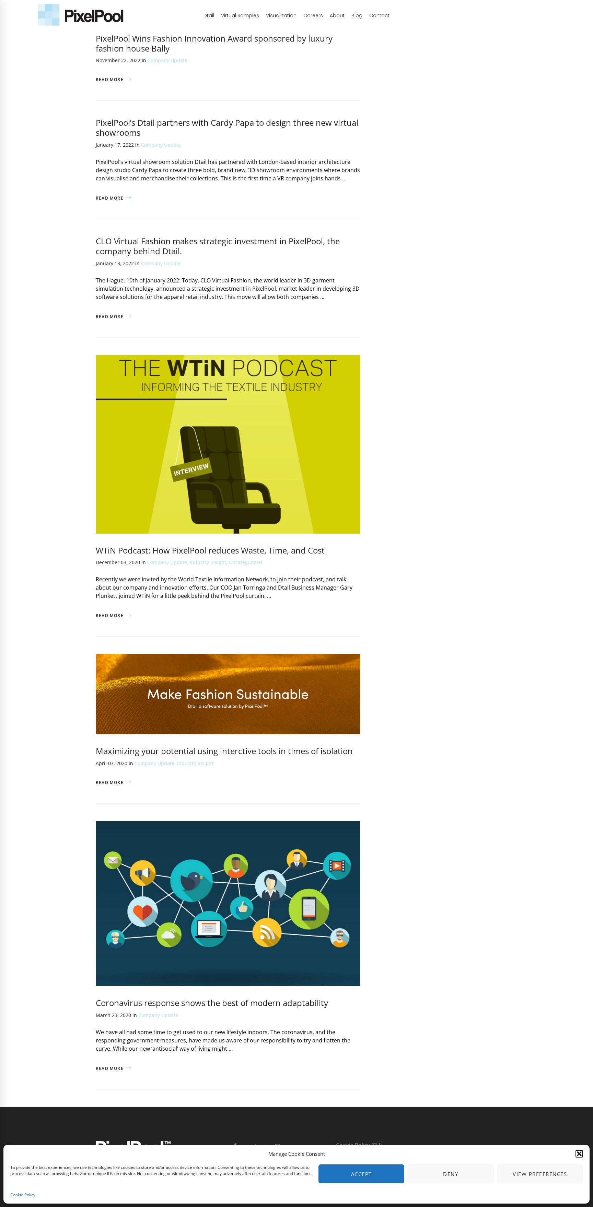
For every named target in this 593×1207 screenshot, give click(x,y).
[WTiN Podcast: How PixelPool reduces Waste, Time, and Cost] (228, 359)
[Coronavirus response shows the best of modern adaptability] (228, 825)
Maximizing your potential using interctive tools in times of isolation (224, 751)
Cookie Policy (22, 1195)
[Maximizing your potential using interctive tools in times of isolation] (228, 658)
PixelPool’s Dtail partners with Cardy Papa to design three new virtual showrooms (227, 127)
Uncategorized (245, 562)
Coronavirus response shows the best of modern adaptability (212, 1002)
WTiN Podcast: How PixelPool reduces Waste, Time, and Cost (210, 550)
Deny (450, 1174)
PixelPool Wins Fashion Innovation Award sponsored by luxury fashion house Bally (214, 43)
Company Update (167, 60)
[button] (579, 1153)
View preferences (540, 1174)
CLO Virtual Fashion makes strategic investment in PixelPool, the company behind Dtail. (218, 246)
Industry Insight (208, 562)
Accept (361, 1174)
